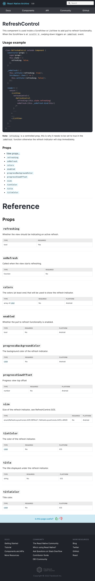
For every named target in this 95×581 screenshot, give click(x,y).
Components (28, 10)
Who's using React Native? (44, 547)
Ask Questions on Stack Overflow (47, 551)
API (47, 10)
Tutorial (8, 547)
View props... (13, 153)
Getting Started (11, 543)
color (13, 303)
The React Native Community (45, 543)
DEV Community (40, 559)
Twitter (76, 547)
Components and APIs (14, 551)
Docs (8, 10)
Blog (75, 543)
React (75, 555)
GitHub (86, 10)
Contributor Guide (41, 555)
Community (65, 10)
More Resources (12, 555)
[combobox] (80, 3)
